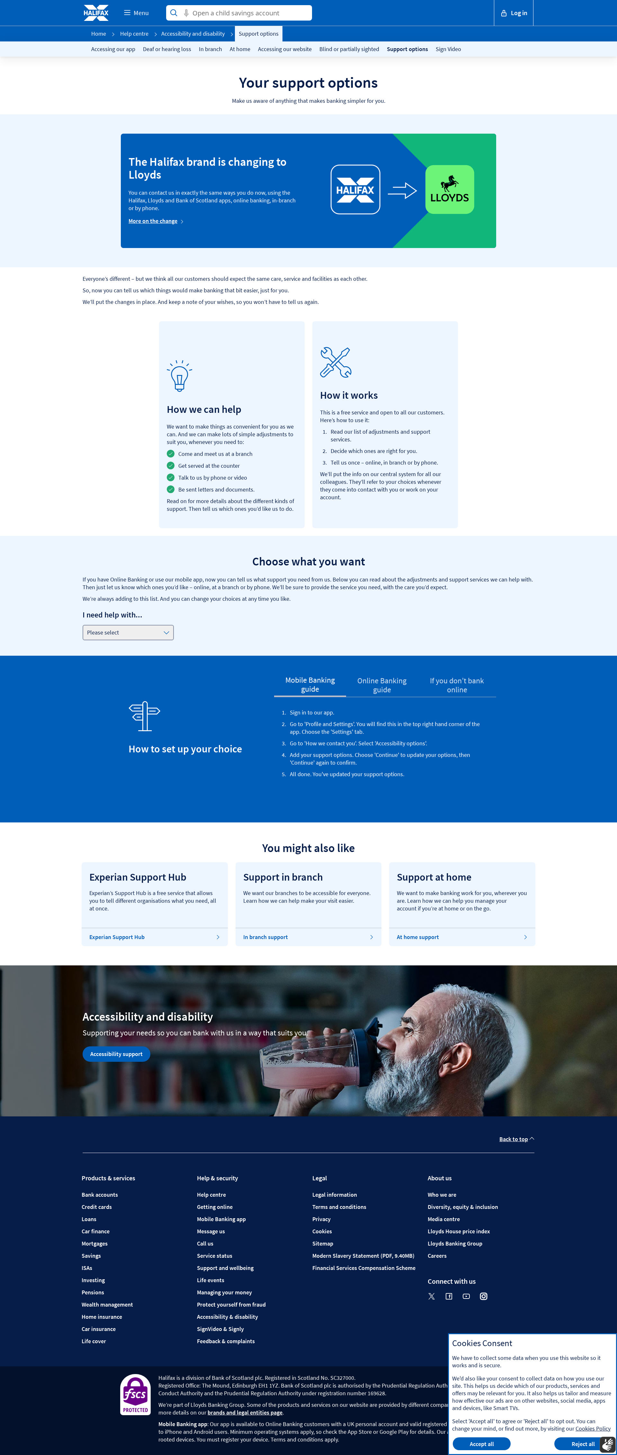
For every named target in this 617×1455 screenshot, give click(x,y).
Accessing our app (113, 49)
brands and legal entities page (245, 1412)
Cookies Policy (593, 1428)
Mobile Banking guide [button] (310, 684)
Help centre (134, 33)
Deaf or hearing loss (167, 49)
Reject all (583, 1444)
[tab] (310, 686)
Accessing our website (285, 49)
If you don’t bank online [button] (457, 685)
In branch (210, 49)
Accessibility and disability (193, 33)
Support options (407, 49)
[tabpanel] (385, 752)
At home (240, 49)
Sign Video (448, 49)
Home (98, 33)
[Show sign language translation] (608, 1445)
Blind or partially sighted (349, 49)
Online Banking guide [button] (382, 685)
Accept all (482, 1444)
